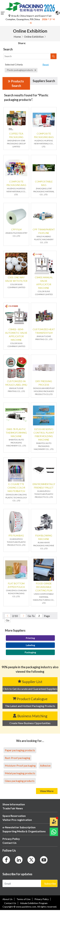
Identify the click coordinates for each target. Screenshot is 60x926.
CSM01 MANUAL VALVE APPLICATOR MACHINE (44, 282)
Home (17, 36)
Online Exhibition (34, 36)
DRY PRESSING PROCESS (44, 383)
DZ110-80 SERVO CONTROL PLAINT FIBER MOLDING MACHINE (44, 434)
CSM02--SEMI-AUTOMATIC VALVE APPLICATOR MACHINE (16, 334)
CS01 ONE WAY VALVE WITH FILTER (16, 279)
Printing (30, 638)
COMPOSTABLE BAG (44, 183)
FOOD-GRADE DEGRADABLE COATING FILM (43, 587)
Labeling (30, 645)
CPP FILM (16, 229)
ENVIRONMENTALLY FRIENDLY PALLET (44, 486)
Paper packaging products (20, 750)
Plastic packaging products (20, 70)
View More (47, 791)
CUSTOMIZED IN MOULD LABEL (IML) (16, 383)
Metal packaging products (20, 773)
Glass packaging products (19, 780)
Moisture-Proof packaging (20, 765)
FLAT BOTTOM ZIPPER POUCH (16, 585)
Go (7, 620)
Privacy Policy (41, 899)
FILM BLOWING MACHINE (43, 537)
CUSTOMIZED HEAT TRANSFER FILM (44, 331)
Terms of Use (23, 899)
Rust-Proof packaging (17, 757)
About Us (7, 899)
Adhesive (45, 765)
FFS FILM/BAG (16, 535)
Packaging (30, 652)
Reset (45, 64)
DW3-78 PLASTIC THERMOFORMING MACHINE (16, 433)
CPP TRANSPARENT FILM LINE (44, 231)
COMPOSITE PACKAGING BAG (44, 135)
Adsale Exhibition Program (34, 903)
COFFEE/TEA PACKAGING (16, 135)
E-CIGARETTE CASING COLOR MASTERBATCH (16, 487)
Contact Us (10, 903)
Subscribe (50, 883)
